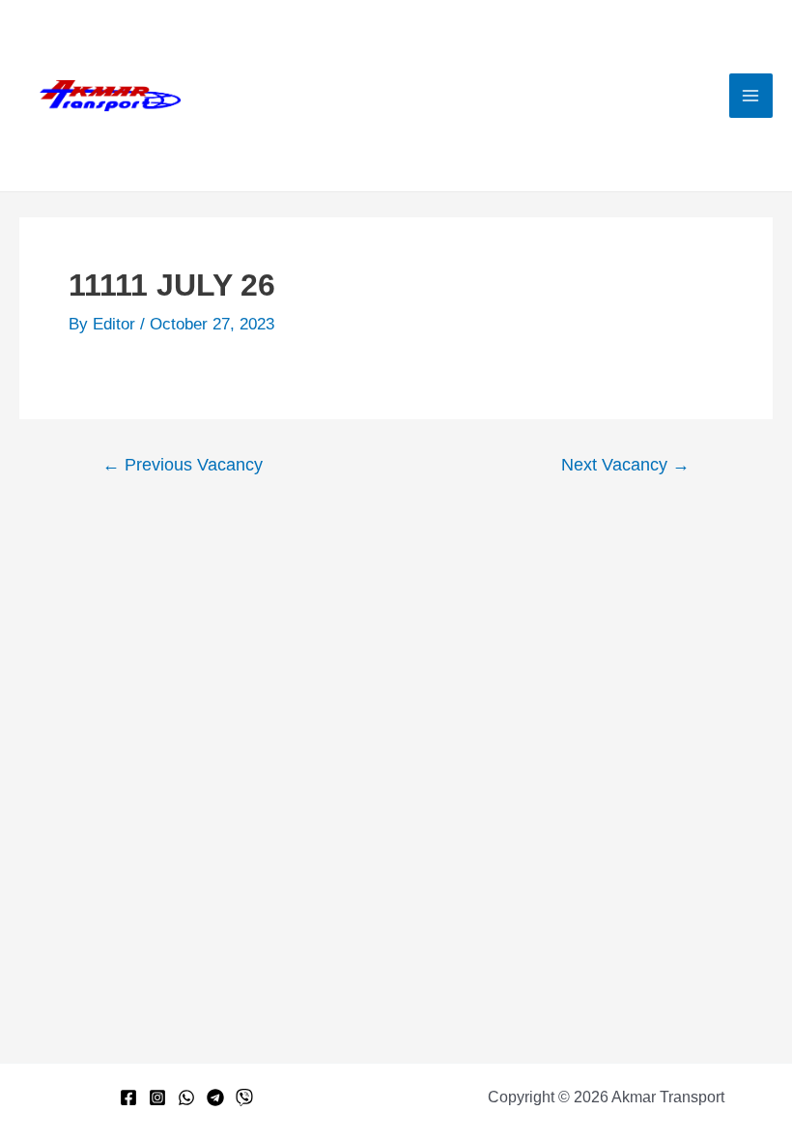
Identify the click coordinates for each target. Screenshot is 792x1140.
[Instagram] (157, 1097)
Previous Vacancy (182, 464)
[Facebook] (128, 1097)
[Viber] (244, 1097)
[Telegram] (215, 1097)
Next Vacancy (625, 464)
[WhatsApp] (186, 1097)
